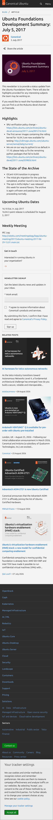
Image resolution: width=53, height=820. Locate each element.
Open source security (37, 712)
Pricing (5, 695)
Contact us (9, 745)
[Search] (41, 4)
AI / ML (5, 617)
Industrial (20, 729)
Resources (7, 756)
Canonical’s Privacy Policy (34, 319)
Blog (4, 12)
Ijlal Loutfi (6, 574)
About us (6, 752)
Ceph (4, 597)
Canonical (16, 37)
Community (18, 752)
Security (6, 662)
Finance (6, 734)
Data (8, 708)
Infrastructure (19, 708)
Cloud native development (32, 716)
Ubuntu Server (9, 649)
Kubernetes (8, 604)
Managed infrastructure (14, 610)
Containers (7, 675)
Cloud (5, 656)
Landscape (7, 669)
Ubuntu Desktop (10, 643)
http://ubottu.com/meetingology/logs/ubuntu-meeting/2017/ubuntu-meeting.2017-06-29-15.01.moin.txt (24, 239)
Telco (43, 729)
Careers (30, 752)
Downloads (7, 682)
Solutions (7, 701)
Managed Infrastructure (13, 712)
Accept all (11, 812)
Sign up (10, 326)
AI (3, 708)
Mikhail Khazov (8, 509)
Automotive (8, 729)
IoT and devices (9, 716)
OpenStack (7, 591)
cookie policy (23, 798)
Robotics (6, 623)
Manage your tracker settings (18, 805)
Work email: (12, 294)
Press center (20, 756)
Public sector (33, 729)
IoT (3, 630)
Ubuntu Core (8, 636)
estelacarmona (8, 391)
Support (6, 688)
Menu (48, 4)
